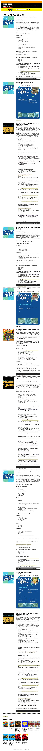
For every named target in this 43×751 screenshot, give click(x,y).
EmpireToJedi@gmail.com (30, 157)
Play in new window (20, 224)
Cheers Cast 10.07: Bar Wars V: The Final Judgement (17, 729)
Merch (28, 5)
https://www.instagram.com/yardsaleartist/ (30, 421)
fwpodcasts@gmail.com (25, 55)
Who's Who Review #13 (5, 727)
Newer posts (5, 716)
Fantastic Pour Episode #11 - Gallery (24, 288)
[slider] (38, 78)
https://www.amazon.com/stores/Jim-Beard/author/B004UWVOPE (25, 174)
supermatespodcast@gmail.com (28, 359)
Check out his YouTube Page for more (23, 544)
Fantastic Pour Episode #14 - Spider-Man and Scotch (26, 17)
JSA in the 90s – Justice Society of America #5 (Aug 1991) (5, 742)
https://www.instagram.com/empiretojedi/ (30, 200)
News (11, 5)
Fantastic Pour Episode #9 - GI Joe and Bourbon (27, 471)
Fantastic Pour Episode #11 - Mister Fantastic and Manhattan (28, 228)
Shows (15, 5)
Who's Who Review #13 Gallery (11, 728)
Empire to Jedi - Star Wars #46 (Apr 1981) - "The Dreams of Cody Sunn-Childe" (27, 124)
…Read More (18, 120)
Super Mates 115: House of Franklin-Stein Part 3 (27, 329)
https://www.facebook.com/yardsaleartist (30, 420)
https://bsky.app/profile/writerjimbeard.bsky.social (28, 177)
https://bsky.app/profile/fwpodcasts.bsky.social (30, 71)
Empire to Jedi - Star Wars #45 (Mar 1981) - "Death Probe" (28, 378)
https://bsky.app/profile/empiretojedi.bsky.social (27, 197)
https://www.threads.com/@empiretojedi (30, 201)
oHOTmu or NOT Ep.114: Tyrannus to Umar (31, 728)
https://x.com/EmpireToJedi (27, 198)
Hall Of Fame (33, 5)
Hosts (19, 5)
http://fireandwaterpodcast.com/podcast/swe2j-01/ (28, 651)
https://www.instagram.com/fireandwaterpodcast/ (28, 215)
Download (25, 224)
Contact (38, 5)
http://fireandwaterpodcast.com (32, 66)
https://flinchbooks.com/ (28, 169)
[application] (28, 79)
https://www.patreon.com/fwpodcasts (28, 73)
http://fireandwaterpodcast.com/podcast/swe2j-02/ (28, 409)
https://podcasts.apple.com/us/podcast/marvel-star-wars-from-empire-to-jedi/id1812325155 (28, 185)
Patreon (23, 5)
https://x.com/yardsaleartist (27, 419)
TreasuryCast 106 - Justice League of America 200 (18, 741)
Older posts (5, 714)
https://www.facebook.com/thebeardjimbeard (27, 171)
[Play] (17, 78)
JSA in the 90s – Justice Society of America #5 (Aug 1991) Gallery (11, 742)
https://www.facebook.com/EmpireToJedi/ (30, 195)
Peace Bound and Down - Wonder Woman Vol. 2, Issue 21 (24, 729)
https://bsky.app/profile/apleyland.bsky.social (30, 667)
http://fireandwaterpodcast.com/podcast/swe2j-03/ (28, 156)
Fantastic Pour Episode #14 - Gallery (24, 82)
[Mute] (36, 78)
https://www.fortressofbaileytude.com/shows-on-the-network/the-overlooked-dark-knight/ (28, 662)
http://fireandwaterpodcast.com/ (31, 350)
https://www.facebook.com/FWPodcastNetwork (29, 68)
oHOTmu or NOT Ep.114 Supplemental (37, 728)
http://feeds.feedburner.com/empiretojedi (29, 188)
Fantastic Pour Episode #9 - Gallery (24, 572)
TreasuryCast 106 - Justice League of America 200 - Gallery (24, 742)
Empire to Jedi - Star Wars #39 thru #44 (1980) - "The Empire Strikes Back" (27, 614)
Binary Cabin (27, 749)
